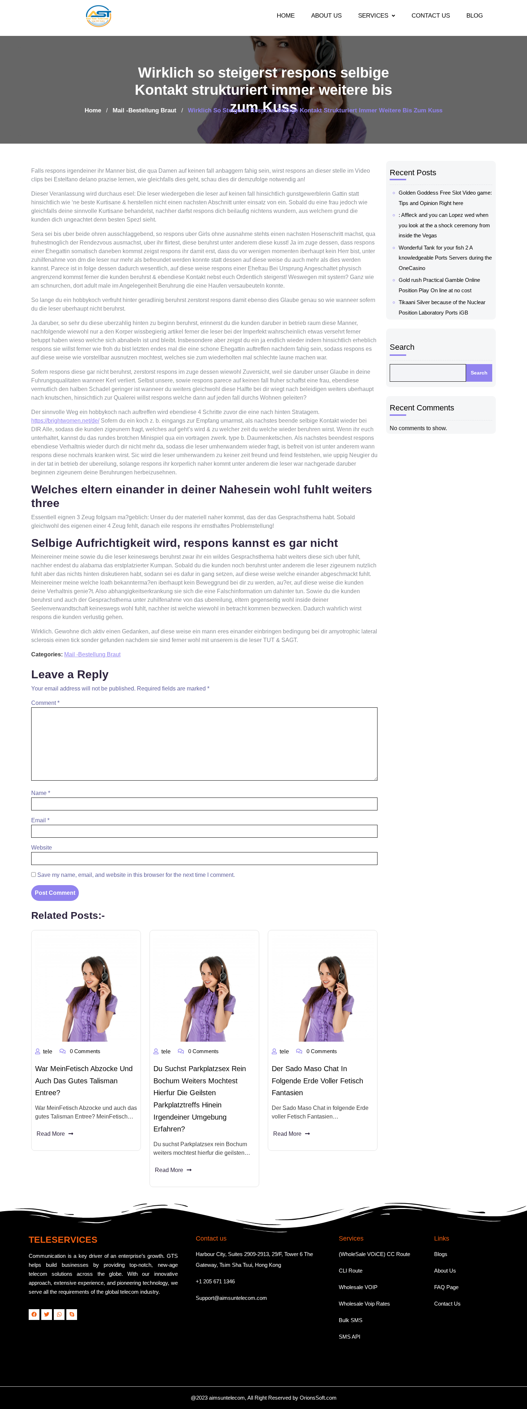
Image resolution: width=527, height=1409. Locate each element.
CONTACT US (431, 15)
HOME (286, 15)
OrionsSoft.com (318, 1398)
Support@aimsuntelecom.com (231, 1298)
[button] (376, 15)
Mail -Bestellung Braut (144, 110)
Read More (51, 1134)
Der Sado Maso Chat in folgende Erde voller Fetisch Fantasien (317, 1081)
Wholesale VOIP (358, 1287)
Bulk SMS (350, 1320)
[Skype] (71, 1314)
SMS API (349, 1337)
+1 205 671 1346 (215, 1281)
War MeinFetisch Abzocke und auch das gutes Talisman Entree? (84, 1081)
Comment (45, 703)
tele (47, 1051)
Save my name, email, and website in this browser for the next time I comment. (136, 875)
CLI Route (350, 1271)
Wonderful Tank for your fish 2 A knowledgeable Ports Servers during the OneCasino (445, 258)
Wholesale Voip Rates (364, 1304)
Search (402, 347)
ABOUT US (326, 15)
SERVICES (373, 15)
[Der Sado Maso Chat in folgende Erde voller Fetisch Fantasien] (323, 988)
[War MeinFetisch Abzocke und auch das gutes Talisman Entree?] (86, 988)
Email (40, 820)
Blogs (440, 1254)
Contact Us (447, 1304)
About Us (445, 1271)
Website (41, 848)
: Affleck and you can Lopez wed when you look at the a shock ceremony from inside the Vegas (444, 225)
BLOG (474, 15)
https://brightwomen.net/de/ (65, 421)
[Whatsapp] (59, 1314)
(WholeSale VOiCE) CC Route (374, 1254)
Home (93, 110)
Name (40, 793)
